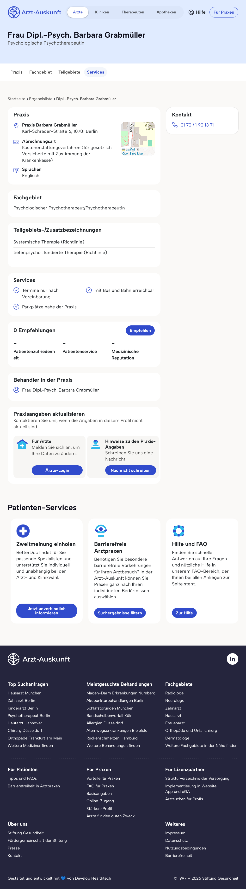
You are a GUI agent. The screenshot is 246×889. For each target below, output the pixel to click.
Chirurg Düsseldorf (25, 730)
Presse (14, 848)
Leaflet (130, 149)
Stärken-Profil (99, 808)
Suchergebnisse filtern (120, 612)
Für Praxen (224, 12)
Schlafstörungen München (109, 708)
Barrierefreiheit (178, 855)
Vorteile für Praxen (103, 778)
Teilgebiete (69, 72)
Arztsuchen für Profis (184, 799)
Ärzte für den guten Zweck (110, 816)
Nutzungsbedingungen (185, 848)
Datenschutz (176, 840)
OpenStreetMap (132, 153)
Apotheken (166, 12)
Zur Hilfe (184, 612)
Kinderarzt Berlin (23, 708)
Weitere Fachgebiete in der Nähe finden (201, 745)
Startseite (16, 98)
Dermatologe (177, 738)
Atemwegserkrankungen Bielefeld (117, 730)
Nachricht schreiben (131, 470)
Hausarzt (173, 715)
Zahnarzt (173, 708)
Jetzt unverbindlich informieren (47, 610)
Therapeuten (133, 12)
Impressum (175, 833)
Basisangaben (99, 793)
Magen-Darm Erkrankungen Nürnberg (120, 693)
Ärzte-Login (57, 470)
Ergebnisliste (40, 98)
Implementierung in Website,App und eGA (191, 789)
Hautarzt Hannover (25, 723)
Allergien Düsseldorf (104, 723)
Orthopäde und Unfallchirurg (191, 730)
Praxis (17, 72)
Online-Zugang (100, 800)
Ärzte (78, 12)
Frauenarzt (175, 723)
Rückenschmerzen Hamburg (112, 738)
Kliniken (102, 12)
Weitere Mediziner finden (30, 745)
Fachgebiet (40, 72)
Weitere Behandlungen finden (113, 745)
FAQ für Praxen (100, 786)
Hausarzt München (24, 693)
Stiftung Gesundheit (26, 833)
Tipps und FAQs (22, 778)
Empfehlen (140, 330)
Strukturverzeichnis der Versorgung (197, 778)
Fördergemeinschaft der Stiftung (37, 840)
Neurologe (174, 700)
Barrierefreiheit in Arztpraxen (34, 786)
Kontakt (15, 855)
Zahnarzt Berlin (21, 700)
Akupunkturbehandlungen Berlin (115, 700)
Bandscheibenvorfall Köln (109, 715)
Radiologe (174, 693)
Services (95, 72)
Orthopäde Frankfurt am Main (35, 738)
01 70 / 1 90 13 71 (197, 125)
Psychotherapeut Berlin (29, 715)
